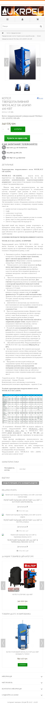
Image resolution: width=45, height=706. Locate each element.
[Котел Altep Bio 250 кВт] (22, 577)
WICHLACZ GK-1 (22, 178)
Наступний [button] (38, 62)
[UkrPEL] (22, 11)
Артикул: (5, 112)
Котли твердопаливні (14, 33)
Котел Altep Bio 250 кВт (22, 594)
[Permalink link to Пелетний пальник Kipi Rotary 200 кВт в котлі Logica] (22, 516)
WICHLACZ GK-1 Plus (14, 431)
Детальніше (22, 507)
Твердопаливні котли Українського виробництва (18, 36)
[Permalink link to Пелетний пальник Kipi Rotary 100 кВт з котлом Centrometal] (22, 496)
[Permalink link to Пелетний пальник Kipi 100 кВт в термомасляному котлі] (22, 536)
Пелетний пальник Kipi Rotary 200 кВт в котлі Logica (23, 521)
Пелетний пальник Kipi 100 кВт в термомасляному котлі (22, 541)
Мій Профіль (7, 683)
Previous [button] (3, 585)
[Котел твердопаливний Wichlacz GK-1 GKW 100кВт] (18, 87)
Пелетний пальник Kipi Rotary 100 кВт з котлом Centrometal (22, 501)
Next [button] (42, 585)
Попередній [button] (6, 62)
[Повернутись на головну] (2, 33)
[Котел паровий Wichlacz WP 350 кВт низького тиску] (22, 635)
